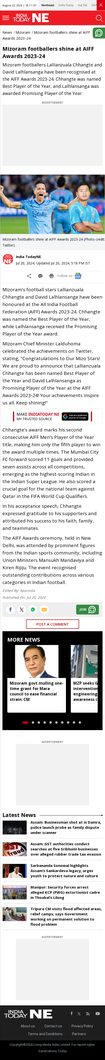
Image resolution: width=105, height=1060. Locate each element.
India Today (66, 5)
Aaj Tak (82, 5)
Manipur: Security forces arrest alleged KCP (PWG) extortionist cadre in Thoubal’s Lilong (65, 892)
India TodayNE (28, 256)
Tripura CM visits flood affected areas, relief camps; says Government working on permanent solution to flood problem (66, 916)
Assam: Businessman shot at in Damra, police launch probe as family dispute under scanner (66, 827)
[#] (33, 609)
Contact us (53, 1026)
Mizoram (23, 32)
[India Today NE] (32, 17)
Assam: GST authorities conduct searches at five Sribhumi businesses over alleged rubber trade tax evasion (66, 849)
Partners (79, 1034)
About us (28, 1026)
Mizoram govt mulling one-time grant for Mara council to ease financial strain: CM (36, 691)
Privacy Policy (82, 1026)
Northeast (48, 5)
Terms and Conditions (45, 1034)
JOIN (83, 609)
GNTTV (96, 5)
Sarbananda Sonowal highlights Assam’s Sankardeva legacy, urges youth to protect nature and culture (64, 870)
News (7, 32)
